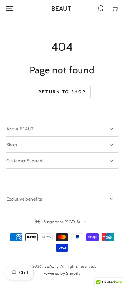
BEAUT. (51, 266)
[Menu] (10, 8)
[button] (101, 8)
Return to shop (62, 91)
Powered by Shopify (62, 273)
